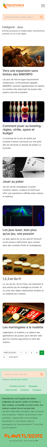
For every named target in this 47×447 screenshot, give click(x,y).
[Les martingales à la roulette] (23, 313)
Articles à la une (17, 386)
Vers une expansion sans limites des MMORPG (20, 72)
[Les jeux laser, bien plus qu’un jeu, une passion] (23, 215)
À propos (36, 390)
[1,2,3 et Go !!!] (23, 264)
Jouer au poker (13, 181)
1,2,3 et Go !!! (12, 279)
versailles (24, 379)
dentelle (14, 379)
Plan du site (11, 390)
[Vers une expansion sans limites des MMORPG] (23, 56)
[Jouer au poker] (23, 167)
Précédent (10, 352)
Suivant (13, 357)
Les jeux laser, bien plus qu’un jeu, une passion (20, 231)
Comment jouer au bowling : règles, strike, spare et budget (22, 129)
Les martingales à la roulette (23, 327)
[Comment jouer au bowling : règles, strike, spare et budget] (23, 111)
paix (18, 379)
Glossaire (33, 386)
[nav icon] (43, 5)
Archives (25, 390)
